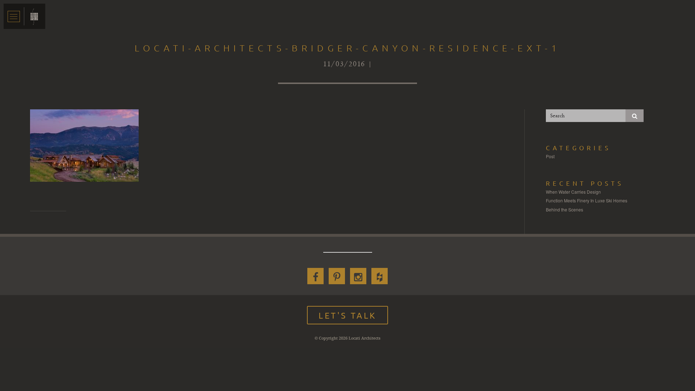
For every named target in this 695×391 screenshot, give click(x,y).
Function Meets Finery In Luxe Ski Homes (586, 200)
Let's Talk (347, 315)
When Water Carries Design (573, 192)
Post (550, 156)
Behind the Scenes (564, 209)
